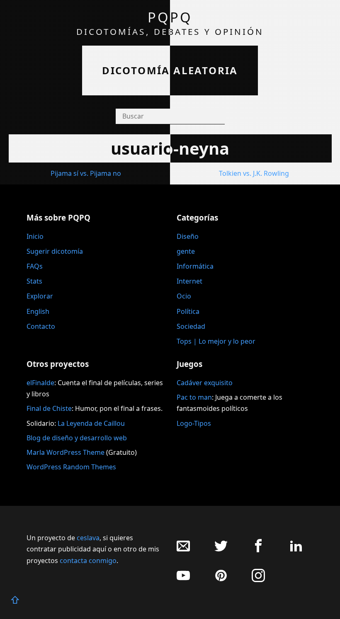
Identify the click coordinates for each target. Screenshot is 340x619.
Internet (189, 281)
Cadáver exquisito (205, 382)
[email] (183, 550)
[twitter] (221, 550)
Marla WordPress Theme (65, 452)
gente (186, 251)
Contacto (41, 326)
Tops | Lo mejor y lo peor (216, 341)
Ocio (184, 296)
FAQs (35, 266)
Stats (34, 281)
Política (188, 311)
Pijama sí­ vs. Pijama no (86, 173)
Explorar (40, 296)
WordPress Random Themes (71, 466)
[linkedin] (296, 550)
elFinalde (40, 382)
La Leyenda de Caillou (91, 423)
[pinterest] (221, 580)
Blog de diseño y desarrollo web (77, 437)
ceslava (88, 537)
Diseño (188, 236)
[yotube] (183, 580)
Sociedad (191, 326)
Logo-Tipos (194, 423)
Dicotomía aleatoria (170, 70)
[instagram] (258, 580)
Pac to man (194, 397)
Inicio (35, 236)
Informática (195, 266)
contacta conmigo (88, 560)
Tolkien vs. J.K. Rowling (254, 173)
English (38, 311)
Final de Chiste (49, 408)
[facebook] (258, 550)
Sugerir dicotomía (55, 251)
